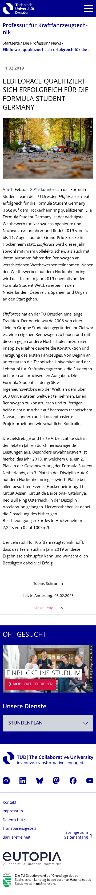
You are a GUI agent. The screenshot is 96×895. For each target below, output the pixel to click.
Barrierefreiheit (16, 837)
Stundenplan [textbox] (25, 723)
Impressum (13, 811)
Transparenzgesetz (20, 829)
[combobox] (48, 723)
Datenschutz (14, 820)
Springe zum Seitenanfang (76, 835)
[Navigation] (88, 8)
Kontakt (9, 803)
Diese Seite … (45, 608)
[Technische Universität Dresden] (18, 8)
